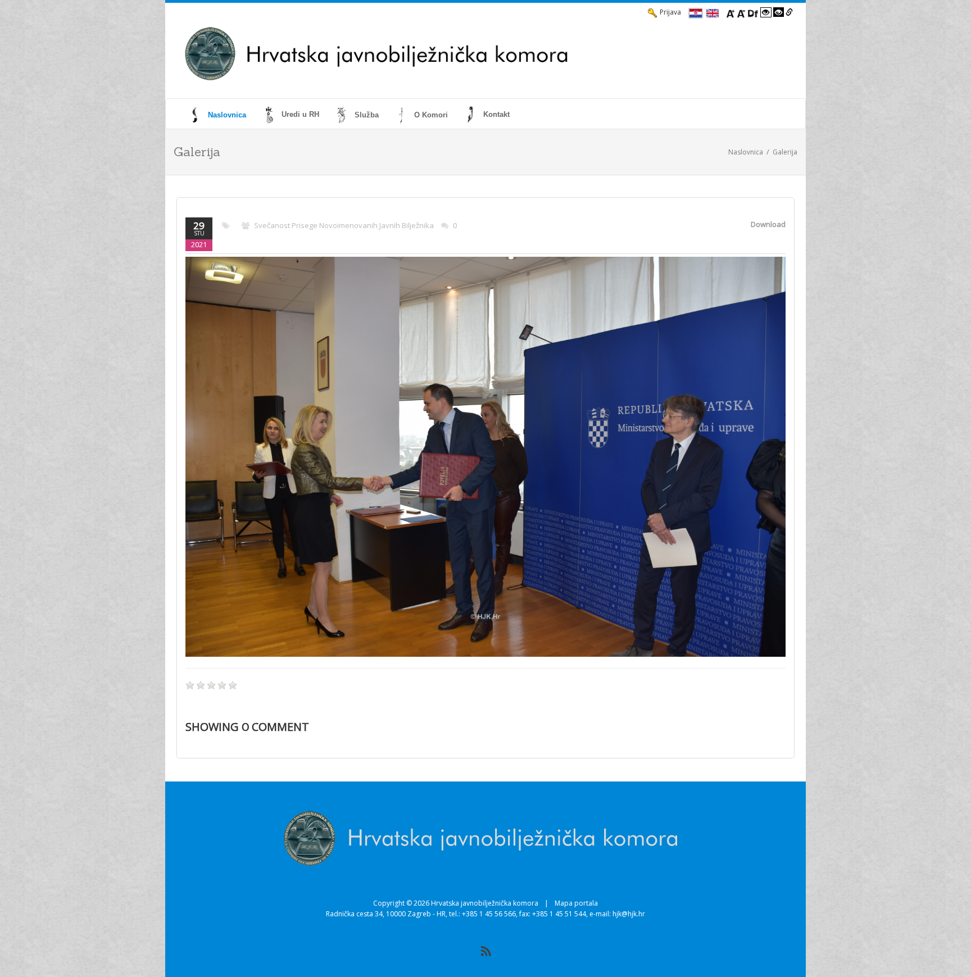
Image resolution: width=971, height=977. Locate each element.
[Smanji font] (741, 12)
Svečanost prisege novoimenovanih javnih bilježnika (344, 225)
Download (768, 224)
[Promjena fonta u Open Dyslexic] (753, 12)
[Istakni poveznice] (789, 12)
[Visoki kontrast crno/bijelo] (778, 12)
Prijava (670, 12)
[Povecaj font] (730, 12)
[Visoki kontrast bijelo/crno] (766, 12)
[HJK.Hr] (449, 54)
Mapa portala (576, 903)
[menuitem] (219, 114)
